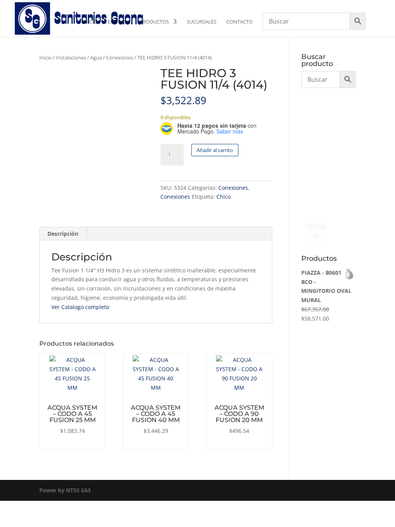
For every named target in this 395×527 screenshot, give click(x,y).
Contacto (239, 22)
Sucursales (201, 22)
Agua (96, 57)
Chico (223, 196)
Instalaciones (71, 57)
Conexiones (119, 57)
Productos (154, 22)
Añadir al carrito (215, 150)
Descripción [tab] (62, 233)
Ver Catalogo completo (80, 307)
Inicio (90, 22)
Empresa (119, 22)
